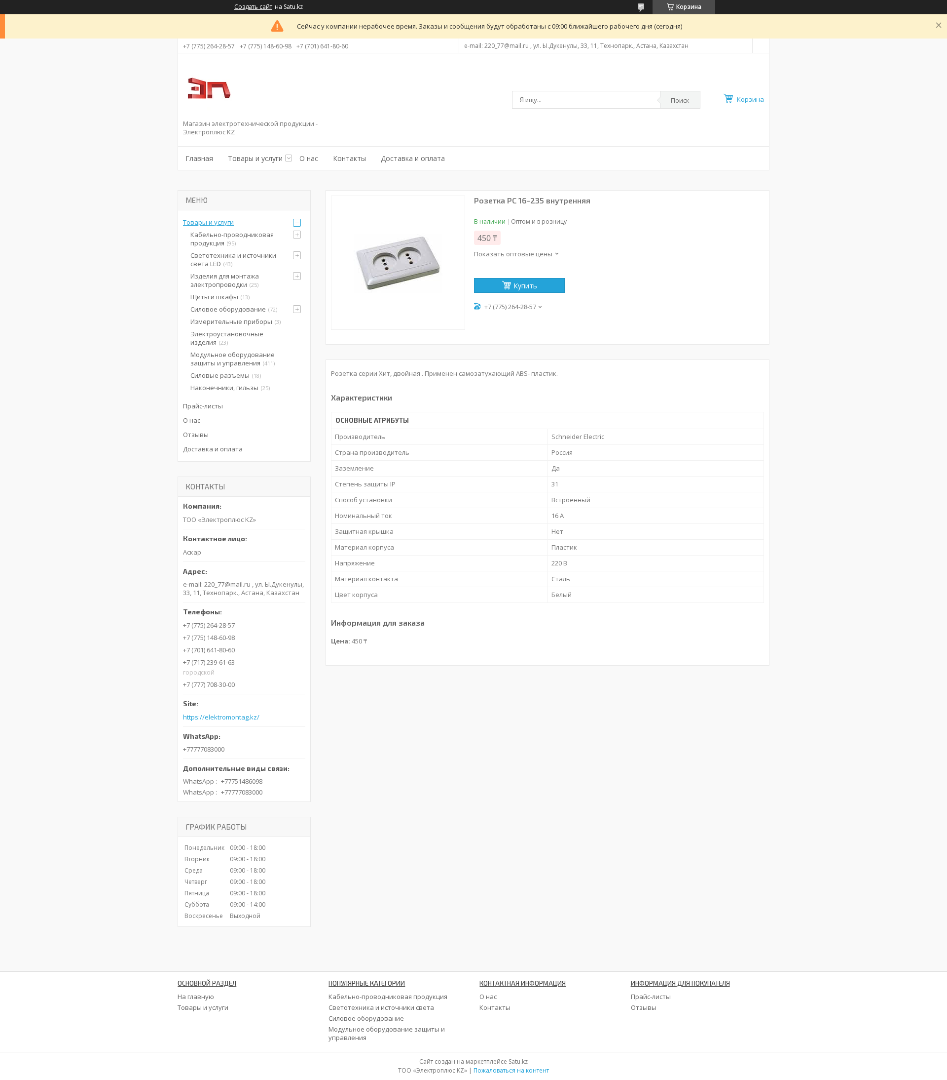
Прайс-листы (203, 405)
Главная (199, 158)
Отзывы (196, 434)
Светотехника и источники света (381, 1007)
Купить (525, 285)
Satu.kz (518, 1061)
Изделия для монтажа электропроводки (224, 280)
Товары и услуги (255, 158)
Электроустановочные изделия (226, 338)
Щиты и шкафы (214, 296)
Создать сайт (253, 6)
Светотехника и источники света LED (233, 259)
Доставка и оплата (413, 158)
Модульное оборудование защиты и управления (232, 358)
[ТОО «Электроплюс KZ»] (207, 88)
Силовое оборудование (228, 309)
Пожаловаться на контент (511, 1070)
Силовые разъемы (220, 375)
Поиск (680, 100)
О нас (308, 158)
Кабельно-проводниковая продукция (232, 238)
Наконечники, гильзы (224, 387)
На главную (196, 996)
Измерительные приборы (231, 321)
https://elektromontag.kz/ (221, 717)
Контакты (349, 158)
